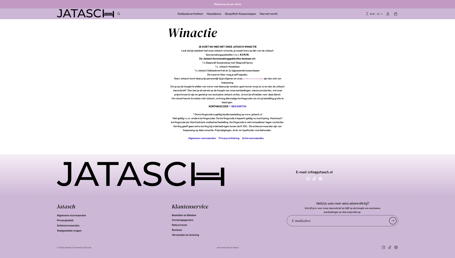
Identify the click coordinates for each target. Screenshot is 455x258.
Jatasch (68, 247)
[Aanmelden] (393, 220)
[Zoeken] (119, 14)
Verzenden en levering (185, 234)
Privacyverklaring (229, 138)
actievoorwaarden (253, 78)
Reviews (177, 229)
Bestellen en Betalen (184, 215)
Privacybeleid (65, 220)
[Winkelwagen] (396, 14)
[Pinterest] (320, 179)
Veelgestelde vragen (69, 230)
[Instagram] (308, 179)
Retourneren (179, 224)
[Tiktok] (314, 179)
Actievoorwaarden (253, 138)
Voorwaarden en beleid (228, 247)
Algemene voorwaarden (202, 138)
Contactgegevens (182, 219)
